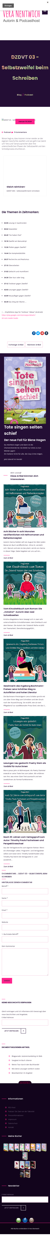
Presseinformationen (15, 1115)
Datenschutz (12, 1123)
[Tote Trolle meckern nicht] (27, 1147)
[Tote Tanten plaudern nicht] (33, 1147)
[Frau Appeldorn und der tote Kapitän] (27, 1165)
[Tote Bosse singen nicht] (22, 1147)
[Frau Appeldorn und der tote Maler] (16, 1165)
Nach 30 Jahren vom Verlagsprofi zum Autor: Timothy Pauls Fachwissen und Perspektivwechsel (24, 840)
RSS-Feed (11, 1107)
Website (5, 922)
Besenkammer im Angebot (22, 1073)
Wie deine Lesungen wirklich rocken (26, 1069)
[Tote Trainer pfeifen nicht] (38, 1147)
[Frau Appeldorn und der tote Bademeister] (22, 1165)
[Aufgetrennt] (27, 1174)
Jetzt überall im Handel (13, 459)
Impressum (12, 1119)
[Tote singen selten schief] (44, 1147)
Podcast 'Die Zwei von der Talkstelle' (21, 1111)
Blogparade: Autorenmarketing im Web (27, 1056)
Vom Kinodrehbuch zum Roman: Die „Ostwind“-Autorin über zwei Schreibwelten (22, 612)
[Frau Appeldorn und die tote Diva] (33, 1165)
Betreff (5, 886)
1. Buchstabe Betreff (10, 934)
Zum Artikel (8, 558)
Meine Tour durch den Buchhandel (25, 1064)
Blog (19, 94)
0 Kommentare (20, 132)
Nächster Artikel (34, 345)
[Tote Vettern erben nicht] (24, 1156)
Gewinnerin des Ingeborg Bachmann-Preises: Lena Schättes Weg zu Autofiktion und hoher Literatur (23, 689)
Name (5, 898)
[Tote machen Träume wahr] (16, 1147)
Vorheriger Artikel (15, 345)
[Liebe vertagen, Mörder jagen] (11, 1147)
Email (4, 910)
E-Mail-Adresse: (8, 1017)
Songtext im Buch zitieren (22, 1060)
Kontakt (11, 1127)
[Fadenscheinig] (22, 1174)
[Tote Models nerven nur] (5, 1147)
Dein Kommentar (8, 946)
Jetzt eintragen (11, 1031)
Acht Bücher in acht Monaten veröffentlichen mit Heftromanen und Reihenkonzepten (23, 534)
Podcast (29, 94)
